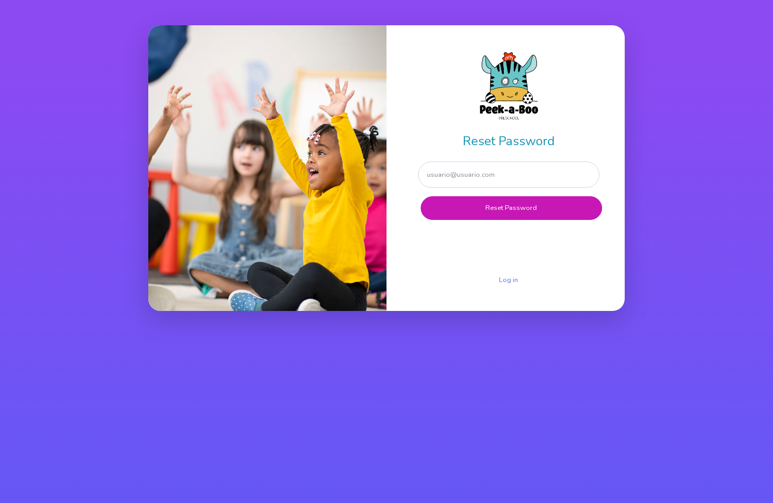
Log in (508, 280)
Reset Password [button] (511, 208)
